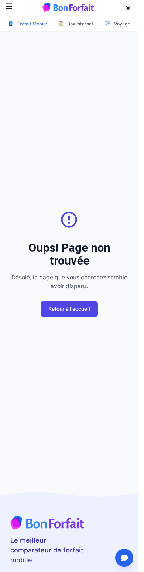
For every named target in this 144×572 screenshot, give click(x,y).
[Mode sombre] (128, 7)
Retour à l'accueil (69, 309)
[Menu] (9, 7)
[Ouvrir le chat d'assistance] (124, 558)
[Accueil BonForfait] (47, 527)
